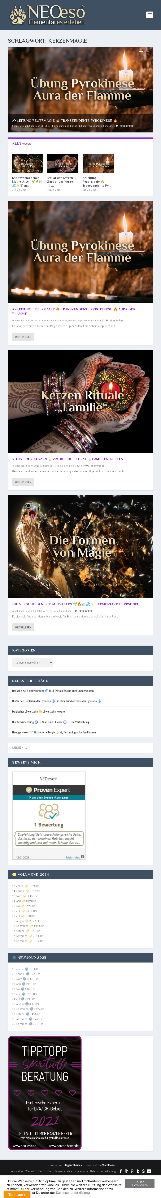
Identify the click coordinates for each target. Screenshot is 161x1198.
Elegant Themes (73, 1165)
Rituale (78, 465)
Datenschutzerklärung (103, 1171)
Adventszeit (47, 465)
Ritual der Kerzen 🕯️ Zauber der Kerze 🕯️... (62, 181)
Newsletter (16, 1171)
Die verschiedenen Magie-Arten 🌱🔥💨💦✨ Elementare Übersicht (75, 604)
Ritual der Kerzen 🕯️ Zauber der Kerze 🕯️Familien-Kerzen (67, 459)
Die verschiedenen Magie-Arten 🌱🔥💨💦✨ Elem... (27, 181)
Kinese (73, 126)
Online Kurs (68, 465)
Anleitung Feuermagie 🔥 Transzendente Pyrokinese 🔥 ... (66, 121)
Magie (58, 465)
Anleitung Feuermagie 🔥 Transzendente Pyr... (98, 181)
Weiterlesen (23, 337)
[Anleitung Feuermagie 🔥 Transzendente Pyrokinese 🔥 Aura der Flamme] (98, 163)
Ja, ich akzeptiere (140, 1183)
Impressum (81, 1171)
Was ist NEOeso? (35, 1171)
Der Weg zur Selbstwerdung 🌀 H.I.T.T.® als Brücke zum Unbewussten (53, 691)
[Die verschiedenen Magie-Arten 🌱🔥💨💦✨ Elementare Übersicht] (27, 163)
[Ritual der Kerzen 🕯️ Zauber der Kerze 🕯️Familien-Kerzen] (62, 163)
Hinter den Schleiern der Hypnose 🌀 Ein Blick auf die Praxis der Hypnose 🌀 (56, 701)
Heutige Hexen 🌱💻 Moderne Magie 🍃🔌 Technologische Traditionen (54, 732)
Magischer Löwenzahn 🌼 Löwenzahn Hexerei (38, 711)
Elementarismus (60, 126)
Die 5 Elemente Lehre (59, 1171)
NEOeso (30, 126)
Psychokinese (95, 126)
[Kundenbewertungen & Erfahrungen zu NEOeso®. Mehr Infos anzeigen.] (49, 859)
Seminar (107, 126)
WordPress (108, 1165)
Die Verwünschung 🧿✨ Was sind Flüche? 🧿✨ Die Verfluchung (50, 722)
